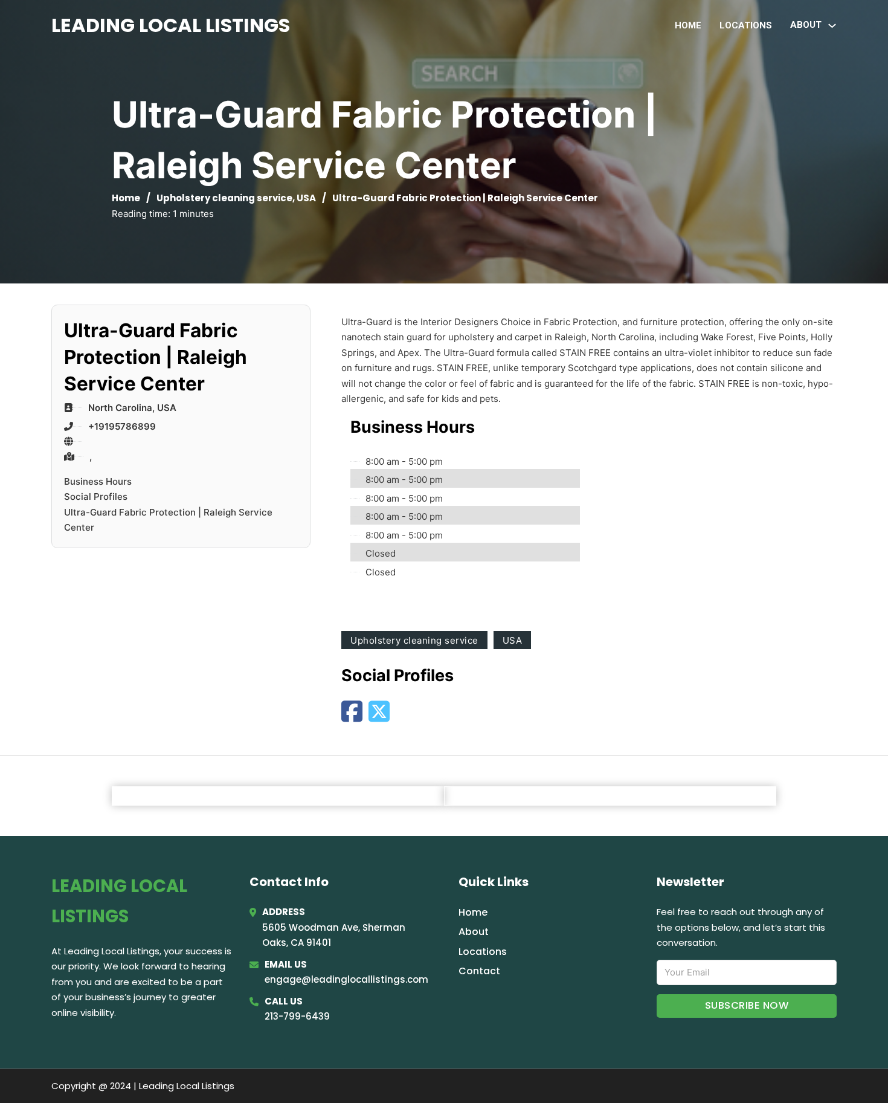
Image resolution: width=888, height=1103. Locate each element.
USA (306, 198)
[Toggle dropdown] (832, 25)
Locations (745, 25)
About (473, 932)
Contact (479, 971)
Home (688, 25)
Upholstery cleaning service (224, 198)
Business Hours (98, 481)
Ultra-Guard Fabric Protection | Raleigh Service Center (168, 520)
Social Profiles (95, 496)
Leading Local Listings (170, 25)
